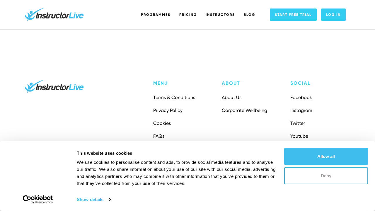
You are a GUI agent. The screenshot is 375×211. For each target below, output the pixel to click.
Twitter (297, 123)
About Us (231, 97)
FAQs (158, 136)
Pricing (188, 15)
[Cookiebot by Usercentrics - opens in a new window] (38, 199)
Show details (90, 199)
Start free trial (293, 15)
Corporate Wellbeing (244, 110)
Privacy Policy (168, 110)
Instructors (220, 15)
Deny (326, 175)
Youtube (299, 136)
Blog (249, 15)
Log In (333, 15)
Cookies (162, 123)
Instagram (301, 110)
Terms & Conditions (174, 97)
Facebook (301, 97)
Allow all (326, 156)
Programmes (156, 15)
